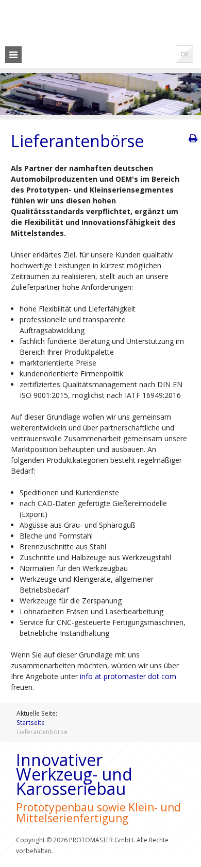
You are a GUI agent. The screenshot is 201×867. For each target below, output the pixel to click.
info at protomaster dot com (128, 676)
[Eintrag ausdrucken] (193, 138)
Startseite (30, 722)
